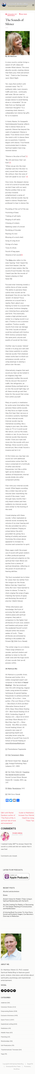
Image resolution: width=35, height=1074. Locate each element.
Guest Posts (5, 1020)
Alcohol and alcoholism (11, 891)
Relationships (5, 1041)
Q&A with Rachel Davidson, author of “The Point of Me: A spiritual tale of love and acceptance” (8, 818)
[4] (22, 255)
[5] (11, 279)
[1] (27, 156)
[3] (27, 177)
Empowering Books (7, 1011)
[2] (10, 163)
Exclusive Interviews (7, 1016)
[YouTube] (11, 990)
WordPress (17, 1069)
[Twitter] (5, 990)
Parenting (4, 1037)
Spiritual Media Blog (18, 1064)
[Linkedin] (8, 990)
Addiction (4, 1003)
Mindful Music (11, 15)
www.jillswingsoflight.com (15, 743)
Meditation (4, 1028)
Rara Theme (17, 1066)
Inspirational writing (7, 1024)
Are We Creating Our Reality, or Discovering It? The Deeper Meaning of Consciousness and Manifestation (18, 907)
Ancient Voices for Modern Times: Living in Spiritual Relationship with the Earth (17, 900)
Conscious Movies (6, 1007)
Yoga (2, 1054)
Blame (5, 895)
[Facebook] (2, 990)
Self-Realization (6, 1045)
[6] (13, 641)
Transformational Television (10, 1050)
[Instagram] (14, 990)
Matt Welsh (24, 14)
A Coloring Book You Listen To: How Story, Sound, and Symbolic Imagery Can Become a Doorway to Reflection (18, 914)
